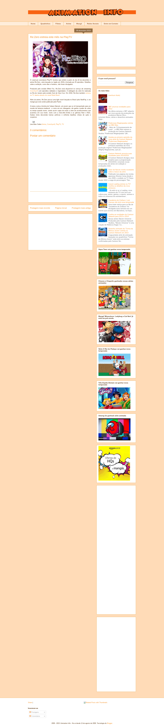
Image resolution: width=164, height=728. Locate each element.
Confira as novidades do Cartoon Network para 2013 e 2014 (121, 215)
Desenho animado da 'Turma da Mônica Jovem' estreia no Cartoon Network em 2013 (120, 231)
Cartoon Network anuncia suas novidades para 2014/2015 (120, 154)
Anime (68, 24)
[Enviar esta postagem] (33, 122)
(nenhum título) (114, 95)
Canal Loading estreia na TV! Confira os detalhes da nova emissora (119, 186)
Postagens (35, 712)
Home (33, 24)
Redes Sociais (93, 24)
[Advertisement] (60, 197)
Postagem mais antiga (81, 208)
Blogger (109, 723)
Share (30, 702)
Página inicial (61, 208)
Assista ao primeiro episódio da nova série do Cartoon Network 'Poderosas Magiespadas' (120, 139)
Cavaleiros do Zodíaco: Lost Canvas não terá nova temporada (121, 201)
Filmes (58, 24)
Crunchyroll (34, 91)
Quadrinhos (45, 24)
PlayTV (58, 124)
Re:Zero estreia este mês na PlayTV (51, 37)
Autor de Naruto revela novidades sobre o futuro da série (121, 171)
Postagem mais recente (40, 208)
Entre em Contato (111, 24)
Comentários (35, 716)
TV (63, 124)
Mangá (79, 24)
